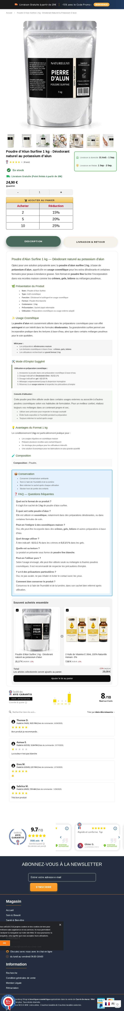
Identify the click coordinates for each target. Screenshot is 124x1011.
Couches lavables (48, 1005)
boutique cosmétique (40, 999)
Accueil (9, 13)
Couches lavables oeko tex (69, 1005)
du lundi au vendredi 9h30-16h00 (26, 956)
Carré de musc (83, 999)
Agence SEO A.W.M (19, 1005)
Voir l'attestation (20, 699)
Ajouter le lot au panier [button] (62, 678)
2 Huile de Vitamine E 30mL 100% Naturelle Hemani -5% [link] (86, 656)
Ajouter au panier (41, 200)
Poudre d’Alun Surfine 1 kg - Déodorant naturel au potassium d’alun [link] (34, 656)
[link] (37, 630)
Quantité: (10, 186)
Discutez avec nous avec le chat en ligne (31, 951)
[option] (60, 75)
